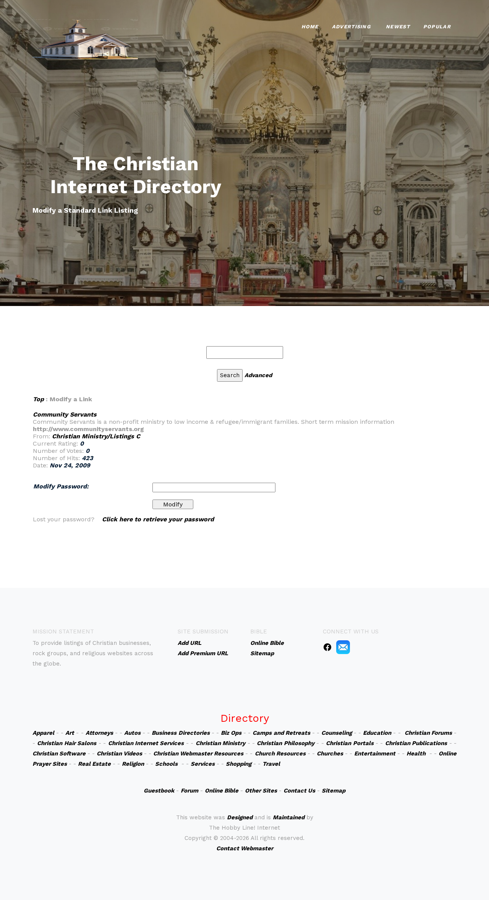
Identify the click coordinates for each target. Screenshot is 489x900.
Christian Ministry (220, 743)
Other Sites (261, 790)
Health (416, 753)
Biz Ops (231, 732)
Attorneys (99, 732)
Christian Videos (119, 753)
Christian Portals (349, 743)
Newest (398, 26)
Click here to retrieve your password (158, 519)
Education (377, 732)
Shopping (238, 763)
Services (203, 763)
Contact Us (299, 790)
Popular (437, 26)
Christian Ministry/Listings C (96, 436)
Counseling (336, 732)
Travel (271, 763)
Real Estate (94, 763)
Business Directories (180, 732)
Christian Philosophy (285, 743)
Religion (133, 763)
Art (69, 732)
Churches (330, 753)
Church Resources (280, 753)
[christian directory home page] (85, 38)
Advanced (258, 375)
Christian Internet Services (146, 743)
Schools (166, 763)
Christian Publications (416, 743)
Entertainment (374, 753)
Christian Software (59, 753)
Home (310, 26)
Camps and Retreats (281, 732)
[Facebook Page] (327, 646)
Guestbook (159, 790)
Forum (189, 790)
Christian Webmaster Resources (198, 753)
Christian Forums (428, 732)
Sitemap (333, 790)
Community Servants (65, 414)
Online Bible (221, 790)
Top (38, 399)
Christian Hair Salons (66, 743)
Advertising (351, 26)
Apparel (43, 732)
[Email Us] (343, 646)
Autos (132, 732)
